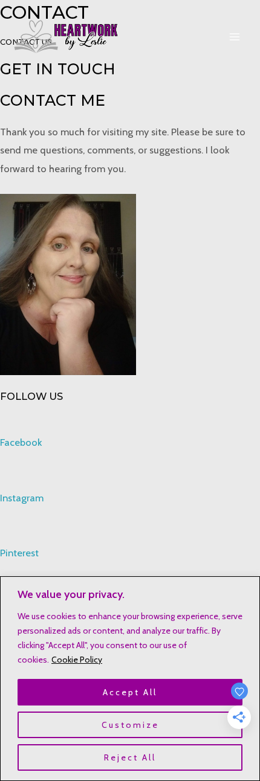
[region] (130, 678)
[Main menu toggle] (234, 37)
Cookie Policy (76, 659)
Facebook (21, 442)
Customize (130, 724)
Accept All (130, 692)
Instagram (22, 498)
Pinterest (19, 553)
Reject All (130, 757)
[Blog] (66, 37)
